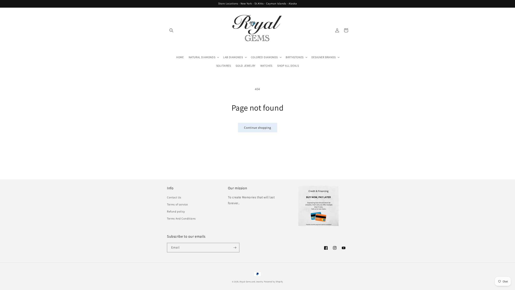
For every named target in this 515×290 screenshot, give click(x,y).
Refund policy (176, 211)
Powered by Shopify (273, 281)
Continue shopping (257, 127)
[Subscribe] (234, 247)
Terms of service (177, 204)
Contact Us (174, 197)
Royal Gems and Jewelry (251, 281)
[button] (171, 30)
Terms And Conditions (181, 218)
